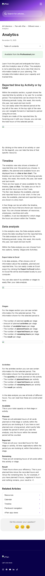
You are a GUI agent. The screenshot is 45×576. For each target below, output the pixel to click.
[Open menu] (41, 4)
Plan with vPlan (20, 26)
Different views (33, 26)
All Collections (7, 26)
